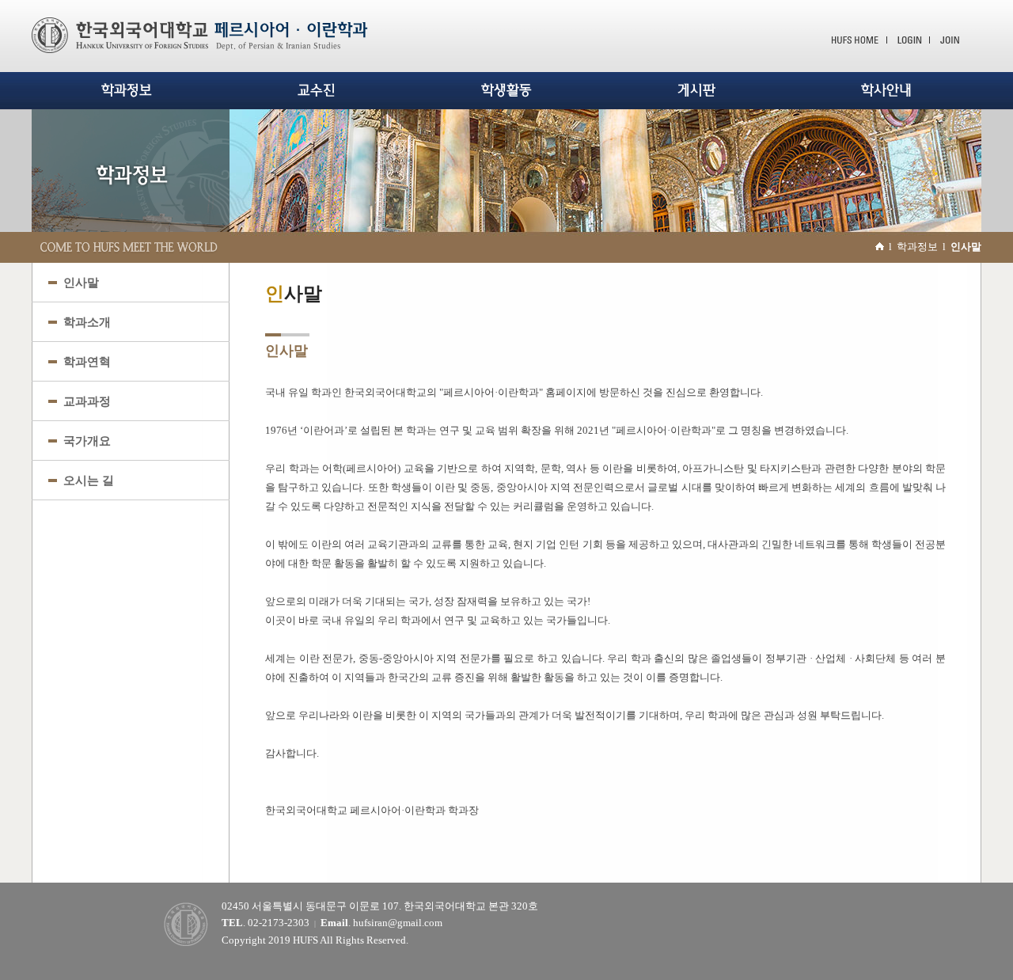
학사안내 (886, 90)
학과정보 (126, 90)
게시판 (696, 90)
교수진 (317, 90)
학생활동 (506, 90)
